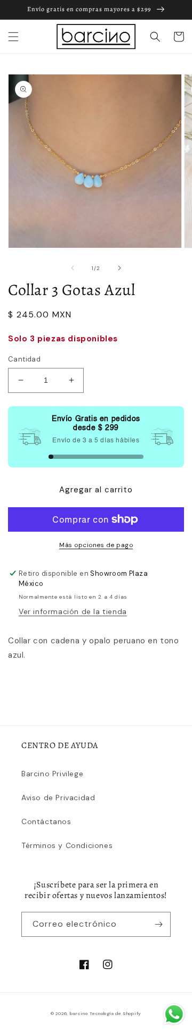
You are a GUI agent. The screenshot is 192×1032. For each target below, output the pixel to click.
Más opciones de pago (96, 545)
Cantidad (24, 359)
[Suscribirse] (158, 924)
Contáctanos (46, 821)
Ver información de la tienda (73, 611)
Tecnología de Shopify (115, 1014)
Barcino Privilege (52, 773)
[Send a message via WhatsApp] (174, 1014)
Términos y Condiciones (67, 845)
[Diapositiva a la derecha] (119, 268)
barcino (79, 1014)
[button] (13, 36)
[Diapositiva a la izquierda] (72, 268)
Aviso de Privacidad (58, 797)
